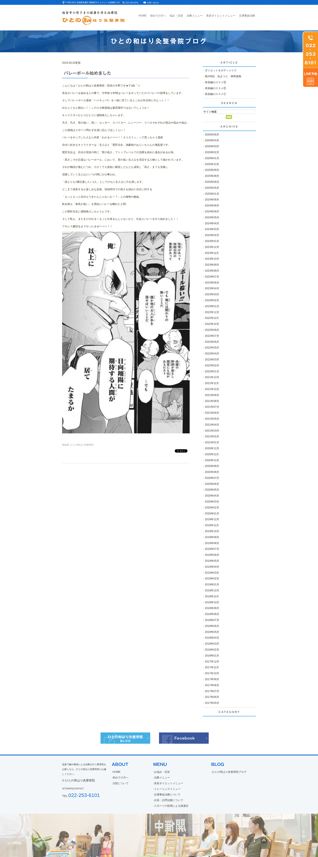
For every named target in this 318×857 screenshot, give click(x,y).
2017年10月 (212, 673)
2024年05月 (212, 217)
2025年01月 (212, 193)
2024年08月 (212, 205)
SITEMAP (67, 788)
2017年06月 (212, 697)
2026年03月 (212, 146)
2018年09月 (212, 608)
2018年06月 (212, 626)
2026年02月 (212, 152)
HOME (117, 771)
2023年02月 (212, 300)
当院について (121, 783)
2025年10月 (212, 164)
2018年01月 (212, 655)
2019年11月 (212, 525)
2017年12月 (212, 661)
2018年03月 (212, 643)
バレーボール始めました (87, 73)
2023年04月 (212, 288)
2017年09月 (212, 679)
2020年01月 (212, 513)
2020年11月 (212, 454)
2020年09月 (212, 466)
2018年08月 (212, 614)
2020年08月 (212, 472)
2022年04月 (212, 353)
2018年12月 (212, 590)
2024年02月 (212, 235)
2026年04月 (212, 140)
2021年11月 (212, 383)
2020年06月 (212, 484)
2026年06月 (212, 134)
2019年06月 (212, 554)
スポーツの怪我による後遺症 (171, 805)
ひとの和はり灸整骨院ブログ (229, 771)
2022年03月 (212, 359)
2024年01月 (212, 241)
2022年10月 (212, 324)
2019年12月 (212, 519)
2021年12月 (212, 377)
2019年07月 (212, 549)
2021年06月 (212, 412)
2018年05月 (212, 632)
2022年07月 (212, 335)
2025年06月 (212, 181)
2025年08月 (212, 176)
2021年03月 (212, 430)
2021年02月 (212, 436)
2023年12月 (212, 247)
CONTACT (78, 788)
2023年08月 (212, 270)
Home (143, 15)
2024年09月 (212, 199)
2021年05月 (212, 418)
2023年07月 (212, 276)
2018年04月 (212, 637)
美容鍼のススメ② (215, 88)
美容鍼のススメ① (215, 94)
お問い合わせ (153, 2)
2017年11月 (212, 667)
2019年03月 (212, 572)
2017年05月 (212, 703)
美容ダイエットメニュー (220, 15)
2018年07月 (212, 620)
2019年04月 (212, 566)
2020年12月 (212, 448)
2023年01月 (212, 306)
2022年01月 (212, 371)
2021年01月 (212, 442)
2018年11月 (212, 596)
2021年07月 (212, 406)
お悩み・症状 (162, 771)
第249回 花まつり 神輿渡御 (223, 76)
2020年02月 (212, 507)
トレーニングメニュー (167, 789)
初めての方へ (158, 15)
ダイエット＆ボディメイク (221, 70)
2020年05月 (212, 489)
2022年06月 (212, 341)
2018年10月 (212, 602)
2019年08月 (212, 543)
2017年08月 (212, 685)
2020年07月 (212, 478)
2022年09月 (212, 330)
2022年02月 (212, 365)
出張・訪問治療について (168, 800)
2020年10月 (212, 460)
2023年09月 (212, 264)
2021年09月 (212, 395)
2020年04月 (212, 495)
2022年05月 (212, 347)
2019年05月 (212, 560)
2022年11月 (212, 318)
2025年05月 (212, 187)
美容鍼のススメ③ (215, 82)
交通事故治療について (167, 794)
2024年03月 (212, 229)
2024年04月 (212, 223)
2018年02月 (212, 649)
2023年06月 (212, 282)
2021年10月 (212, 389)
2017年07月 (212, 691)
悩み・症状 (176, 15)
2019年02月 (212, 578)
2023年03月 (212, 294)
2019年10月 (212, 531)
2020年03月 (212, 501)
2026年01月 (212, 158)
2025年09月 (212, 170)
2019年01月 (212, 584)
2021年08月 (212, 401)
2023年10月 (212, 258)
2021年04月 (212, 424)
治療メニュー (195, 15)
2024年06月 (212, 211)
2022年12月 (212, 312)
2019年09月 (212, 537)
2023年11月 (212, 253)
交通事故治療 (247, 15)
